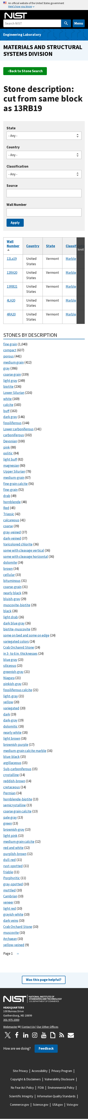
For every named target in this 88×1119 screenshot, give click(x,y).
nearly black (12, 593)
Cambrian (10, 896)
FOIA (41, 1088)
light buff (10, 459)
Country (13, 147)
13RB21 (12, 286)
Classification (17, 166)
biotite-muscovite (16, 629)
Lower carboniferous (18, 429)
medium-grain (13, 477)
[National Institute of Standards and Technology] (32, 999)
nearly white (12, 732)
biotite (8, 386)
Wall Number (17, 205)
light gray (10, 380)
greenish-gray (13, 671)
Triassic (8, 514)
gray (6, 368)
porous (8, 356)
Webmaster (10, 1027)
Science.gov (40, 1105)
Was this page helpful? (43, 979)
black (7, 611)
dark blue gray (14, 623)
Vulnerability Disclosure (59, 1079)
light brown (11, 738)
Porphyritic (11, 878)
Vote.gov (72, 1105)
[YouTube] (43, 1035)
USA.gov (57, 1105)
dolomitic (10, 726)
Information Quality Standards (56, 1096)
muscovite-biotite (16, 605)
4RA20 (11, 314)
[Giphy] (52, 1035)
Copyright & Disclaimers (25, 1079)
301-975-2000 (11, 1020)
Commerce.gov (19, 1105)
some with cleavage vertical (23, 550)
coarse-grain (12, 587)
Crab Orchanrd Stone (18, 647)
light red (9, 908)
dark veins (10, 920)
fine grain (10, 344)
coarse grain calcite (17, 811)
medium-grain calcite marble (24, 750)
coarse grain (12, 374)
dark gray (10, 417)
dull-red (9, 860)
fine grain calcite (15, 483)
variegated (11, 708)
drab (6, 496)
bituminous (11, 580)
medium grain (13, 362)
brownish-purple (15, 744)
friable (8, 872)
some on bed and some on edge (26, 635)
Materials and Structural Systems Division (42, 50)
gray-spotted (13, 884)
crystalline (11, 775)
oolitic (8, 453)
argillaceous (12, 763)
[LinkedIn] (25, 1035)
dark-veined (12, 538)
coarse (8, 526)
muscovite (11, 932)
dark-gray (10, 720)
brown (8, 568)
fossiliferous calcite (17, 690)
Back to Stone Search (26, 71)
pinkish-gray (12, 684)
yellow (8, 702)
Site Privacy (20, 1071)
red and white (13, 847)
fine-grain (10, 489)
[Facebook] (16, 1035)
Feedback (46, 1048)
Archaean (10, 938)
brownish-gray (13, 829)
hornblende (12, 502)
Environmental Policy (61, 1088)
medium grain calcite (18, 841)
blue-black (11, 756)
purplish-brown (14, 854)
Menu (78, 23)
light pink (10, 835)
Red (6, 508)
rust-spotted (13, 866)
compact (9, 350)
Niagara (9, 678)
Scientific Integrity (21, 1096)
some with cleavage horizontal (25, 556)
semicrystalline (14, 805)
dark (6, 714)
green (7, 823)
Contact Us (28, 1027)
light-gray (10, 696)
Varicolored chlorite (18, 544)
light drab (10, 617)
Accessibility (39, 1071)
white (7, 399)
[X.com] (7, 1035)
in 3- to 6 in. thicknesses (20, 653)
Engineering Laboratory (22, 34)
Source (12, 186)
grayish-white (13, 914)
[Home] (16, 15)
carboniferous (13, 435)
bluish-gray (11, 599)
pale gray (10, 817)
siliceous (9, 665)
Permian (9, 793)
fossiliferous (12, 423)
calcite (8, 404)
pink (6, 447)
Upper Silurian (14, 471)
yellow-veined (13, 945)
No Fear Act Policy (22, 1088)
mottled (9, 890)
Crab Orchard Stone (17, 926)
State (11, 128)
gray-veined (12, 532)
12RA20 (12, 272)
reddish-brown (14, 781)
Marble (71, 258)
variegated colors (16, 641)
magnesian (11, 465)
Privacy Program (61, 1071)
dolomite (10, 562)
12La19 (12, 258)
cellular (9, 574)
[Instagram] (34, 1035)
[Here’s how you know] (44, 5)
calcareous (11, 520)
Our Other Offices (47, 1027)
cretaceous (11, 787)
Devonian (10, 441)
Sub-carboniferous (17, 769)
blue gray (10, 659)
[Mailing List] (70, 1035)
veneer (8, 902)
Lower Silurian (13, 392)
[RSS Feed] (61, 1035)
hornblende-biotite (17, 799)
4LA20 (11, 300)
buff (6, 411)
